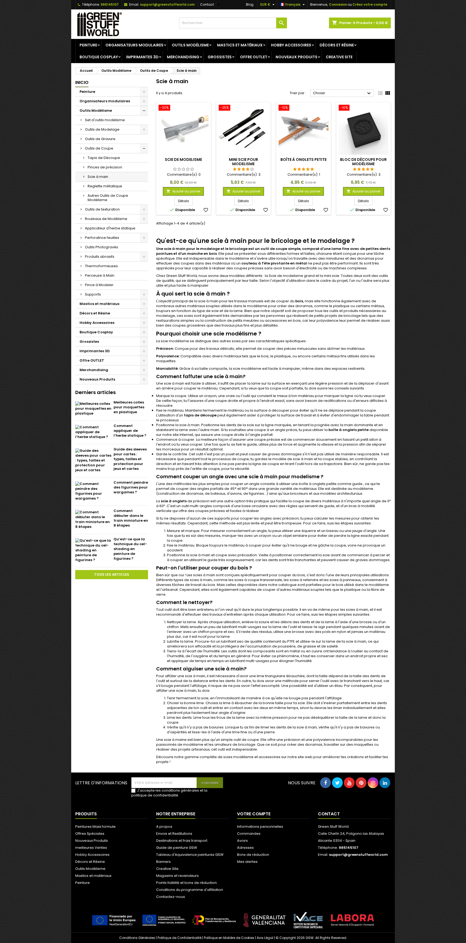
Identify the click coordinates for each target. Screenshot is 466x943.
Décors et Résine (337, 45)
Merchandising (183, 57)
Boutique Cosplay (99, 57)
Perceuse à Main (99, 275)
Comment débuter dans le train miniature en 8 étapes (131, 518)
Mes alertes (247, 861)
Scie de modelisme (183, 159)
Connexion (338, 4)
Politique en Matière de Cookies (229, 937)
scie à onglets (174, 501)
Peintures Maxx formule (95, 826)
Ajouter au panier (183, 191)
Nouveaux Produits (296, 57)
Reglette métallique (105, 186)
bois (299, 301)
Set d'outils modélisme (105, 120)
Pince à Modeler (99, 284)
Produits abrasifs (99, 256)
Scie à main (98, 176)
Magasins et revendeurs (177, 875)
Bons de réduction (253, 854)
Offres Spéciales (89, 833)
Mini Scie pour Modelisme (243, 162)
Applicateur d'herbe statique (110, 228)
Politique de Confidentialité (179, 937)
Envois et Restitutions (174, 833)
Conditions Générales (137, 937)
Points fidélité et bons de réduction (186, 882)
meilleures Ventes (91, 847)
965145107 (110, 4)
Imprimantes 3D (142, 57)
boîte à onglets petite (348, 429)
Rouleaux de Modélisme (106, 218)
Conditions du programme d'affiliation (189, 889)
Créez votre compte (369, 4)
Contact (207, 4)
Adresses (245, 847)
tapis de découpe (200, 415)
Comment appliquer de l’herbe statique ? (130, 430)
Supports (93, 294)
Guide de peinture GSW (176, 847)
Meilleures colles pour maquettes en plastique (129, 407)
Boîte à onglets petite (303, 159)
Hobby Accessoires (291, 45)
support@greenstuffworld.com (167, 4)
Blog (249, 4)
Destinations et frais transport (181, 840)
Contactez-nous (170, 896)
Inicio (81, 82)
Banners (163, 861)
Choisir (342, 93)
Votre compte (253, 814)
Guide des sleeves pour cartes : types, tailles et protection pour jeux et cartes (130, 459)
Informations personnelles (260, 826)
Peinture (88, 45)
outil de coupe (274, 248)
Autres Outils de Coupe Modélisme (108, 197)
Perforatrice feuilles (102, 237)
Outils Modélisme (190, 45)
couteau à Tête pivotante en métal (274, 263)
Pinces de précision (105, 167)
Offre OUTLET (253, 57)
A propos (164, 826)
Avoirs (242, 840)
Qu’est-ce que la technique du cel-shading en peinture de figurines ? (130, 549)
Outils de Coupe (99, 148)
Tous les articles (111, 574)
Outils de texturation (102, 209)
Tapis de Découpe (104, 157)
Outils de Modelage (102, 129)
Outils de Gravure (100, 138)
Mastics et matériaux (240, 45)
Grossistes (220, 57)
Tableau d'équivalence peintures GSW (190, 854)
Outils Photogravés (101, 247)
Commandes (249, 833)
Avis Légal (265, 937)
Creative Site (339, 57)
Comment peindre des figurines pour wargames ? (131, 487)
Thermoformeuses (101, 266)
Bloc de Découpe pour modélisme (363, 162)
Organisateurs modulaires (134, 45)
